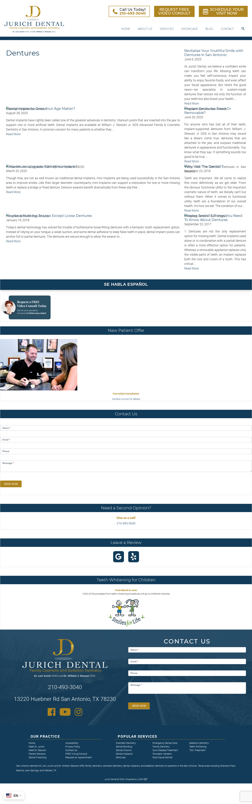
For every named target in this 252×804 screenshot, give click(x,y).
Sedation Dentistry (199, 743)
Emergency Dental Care (165, 743)
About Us (145, 28)
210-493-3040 (126, 523)
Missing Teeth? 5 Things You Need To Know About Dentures (213, 218)
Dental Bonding (124, 746)
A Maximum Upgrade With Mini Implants (41, 166)
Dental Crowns (123, 750)
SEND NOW (11, 483)
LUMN (140, 779)
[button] (243, 29)
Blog (209, 28)
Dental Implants (124, 753)
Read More (191, 103)
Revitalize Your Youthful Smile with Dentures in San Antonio (213, 53)
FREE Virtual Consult (76, 753)
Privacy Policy (72, 746)
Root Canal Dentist (162, 757)
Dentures (120, 757)
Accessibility (71, 743)
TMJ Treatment (197, 750)
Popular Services (137, 736)
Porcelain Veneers (162, 753)
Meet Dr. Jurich (36, 746)
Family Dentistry (161, 746)
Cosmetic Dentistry (126, 743)
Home (125, 28)
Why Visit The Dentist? (203, 166)
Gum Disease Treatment (165, 750)
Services (167, 28)
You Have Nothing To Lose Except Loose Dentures (49, 216)
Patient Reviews (37, 753)
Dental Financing (37, 757)
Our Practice (45, 736)
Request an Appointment (78, 757)
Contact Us (71, 750)
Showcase (189, 28)
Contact (227, 28)
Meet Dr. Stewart (37, 750)
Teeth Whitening (197, 746)
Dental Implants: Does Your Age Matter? (40, 109)
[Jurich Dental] (34, 19)
